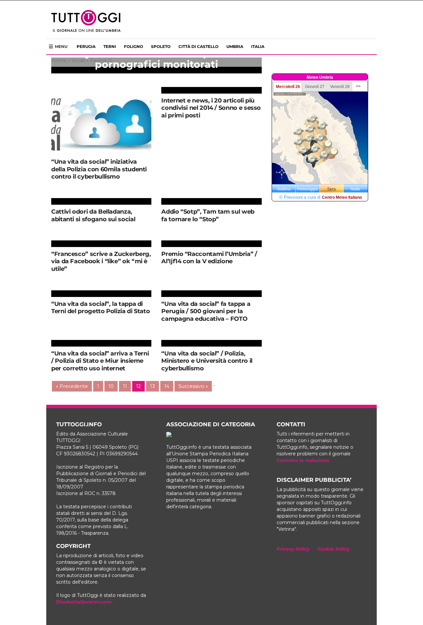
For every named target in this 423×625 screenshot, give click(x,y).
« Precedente (72, 386)
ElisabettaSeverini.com (84, 602)
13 (152, 386)
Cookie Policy (334, 549)
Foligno (133, 46)
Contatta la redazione (303, 460)
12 (138, 386)
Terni (109, 46)
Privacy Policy (293, 549)
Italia (257, 46)
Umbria (234, 46)
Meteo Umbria (320, 77)
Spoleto (161, 46)
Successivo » (193, 386)
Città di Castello (198, 46)
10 (111, 386)
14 (166, 386)
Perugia (86, 46)
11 (125, 386)
